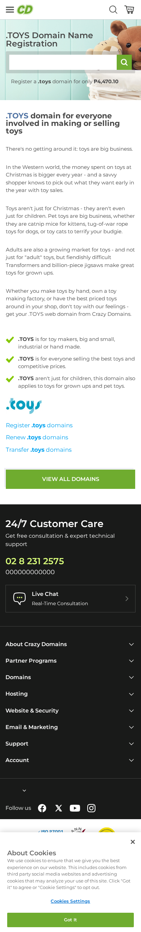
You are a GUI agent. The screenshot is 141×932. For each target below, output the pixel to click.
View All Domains (70, 479)
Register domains (39, 425)
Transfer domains (39, 449)
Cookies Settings (70, 901)
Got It (70, 919)
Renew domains (37, 437)
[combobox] (6, 790)
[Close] (132, 841)
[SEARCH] (124, 62)
